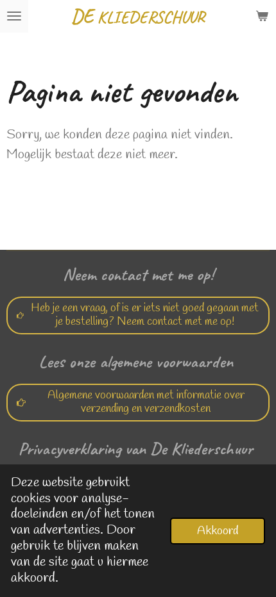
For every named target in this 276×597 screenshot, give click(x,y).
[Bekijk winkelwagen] (262, 16)
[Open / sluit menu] (14, 16)
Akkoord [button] (217, 531)
